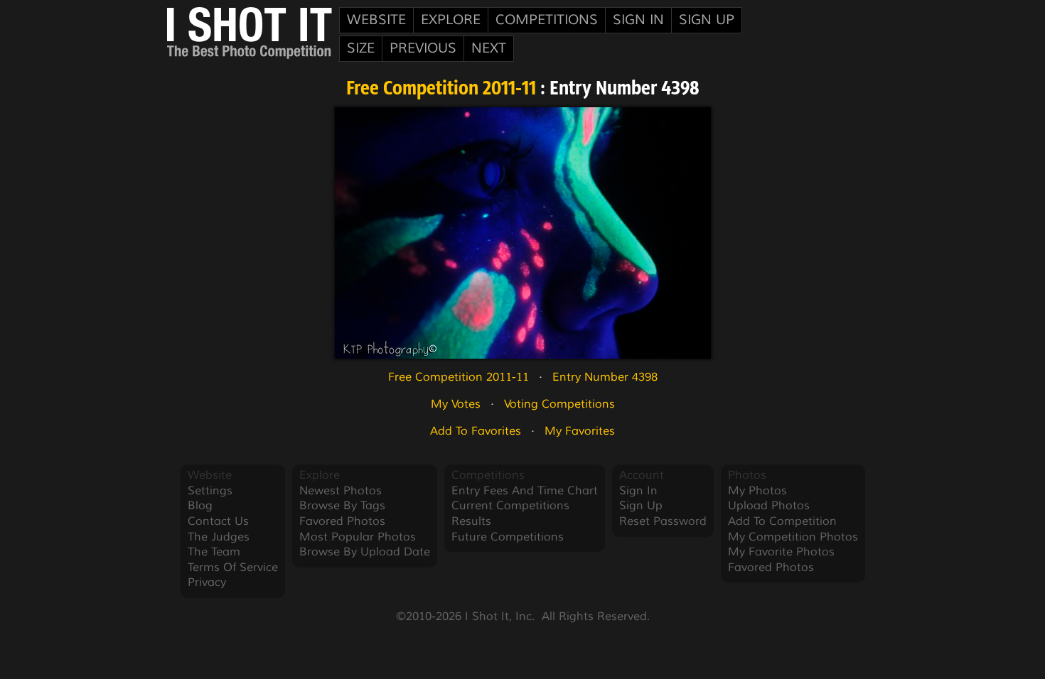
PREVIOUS (423, 48)
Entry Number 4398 (605, 377)
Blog (200, 506)
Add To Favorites (475, 431)
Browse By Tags (342, 506)
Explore (451, 19)
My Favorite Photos (781, 552)
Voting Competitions (559, 404)
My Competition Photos (793, 537)
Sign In (638, 19)
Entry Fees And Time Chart (524, 491)
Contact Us (218, 521)
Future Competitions (507, 537)
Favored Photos (342, 521)
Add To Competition (782, 521)
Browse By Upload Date (364, 552)
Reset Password (663, 521)
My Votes (456, 404)
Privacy (207, 582)
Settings (210, 491)
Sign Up (706, 19)
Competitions (546, 19)
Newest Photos (340, 491)
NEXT (488, 48)
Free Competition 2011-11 (441, 89)
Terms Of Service (233, 567)
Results (471, 521)
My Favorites (580, 431)
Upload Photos (769, 506)
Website (376, 19)
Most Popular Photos (357, 537)
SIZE (361, 48)
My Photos (757, 491)
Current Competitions (510, 506)
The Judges (219, 537)
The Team (214, 552)
